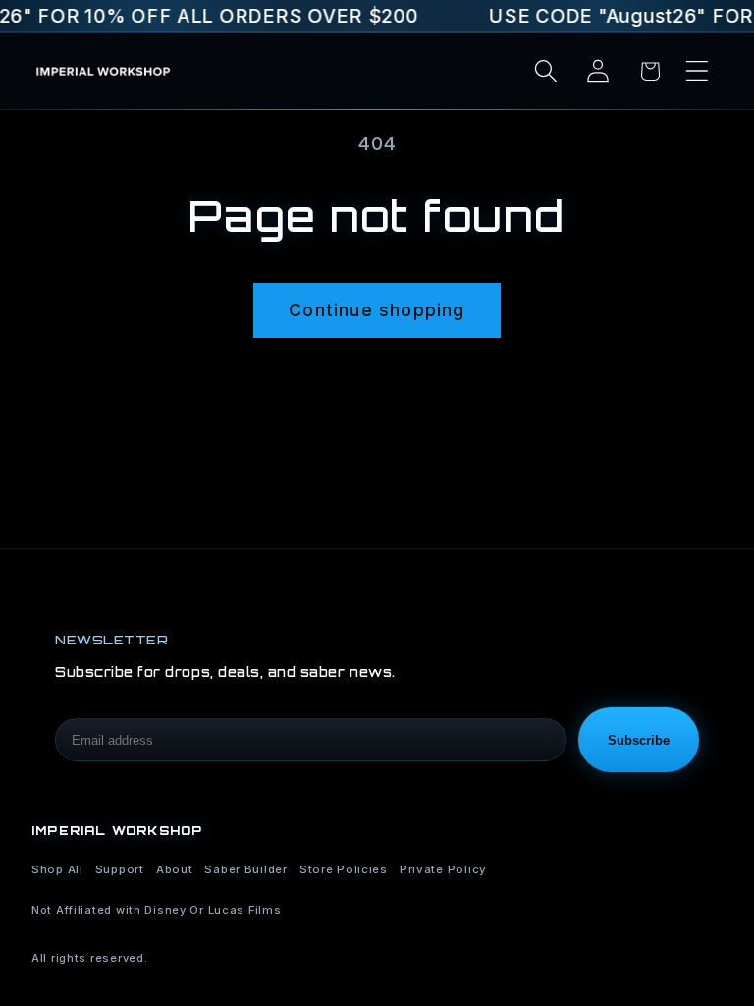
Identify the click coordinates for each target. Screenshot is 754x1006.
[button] (697, 71)
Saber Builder (245, 869)
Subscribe (639, 740)
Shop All (57, 869)
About (174, 869)
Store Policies (343, 869)
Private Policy (443, 869)
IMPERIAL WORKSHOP (116, 830)
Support (119, 869)
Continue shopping (376, 310)
